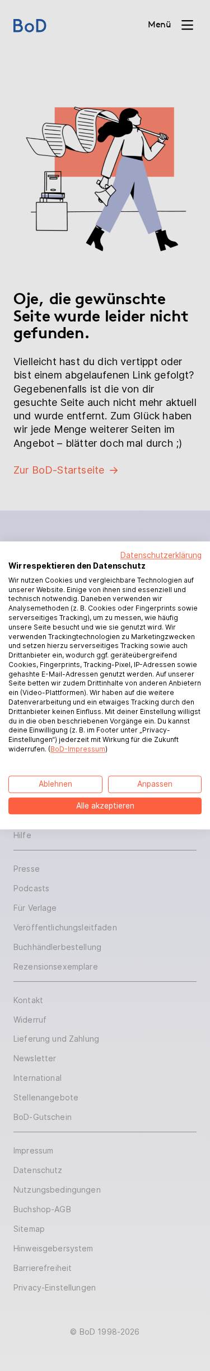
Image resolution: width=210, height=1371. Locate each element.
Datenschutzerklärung (161, 555)
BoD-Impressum (77, 749)
